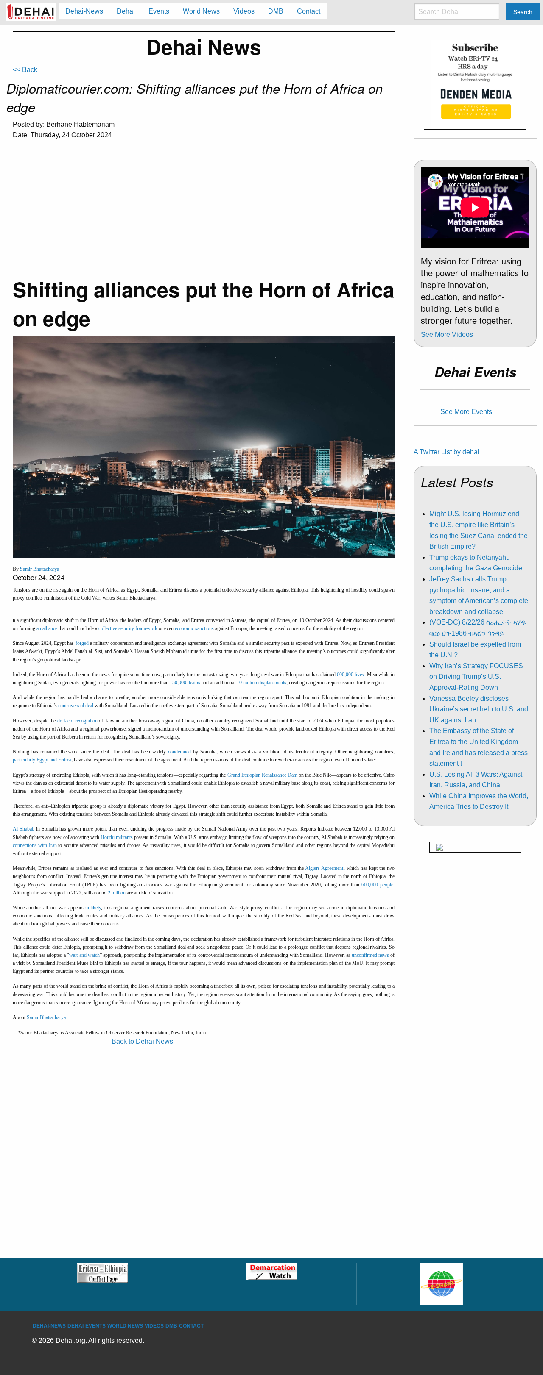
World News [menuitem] (201, 11)
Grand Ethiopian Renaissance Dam (262, 775)
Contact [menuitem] (308, 11)
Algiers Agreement (324, 868)
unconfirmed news (370, 955)
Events (95, 1326)
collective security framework (127, 628)
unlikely (93, 908)
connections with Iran (35, 845)
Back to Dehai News (142, 1041)
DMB (171, 1326)
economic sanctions (194, 628)
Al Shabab (23, 829)
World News (125, 1326)
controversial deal (76, 705)
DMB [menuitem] (275, 11)
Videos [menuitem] (244, 11)
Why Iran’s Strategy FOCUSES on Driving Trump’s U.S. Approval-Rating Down (476, 676)
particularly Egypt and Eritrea (42, 760)
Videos (154, 1326)
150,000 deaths (185, 683)
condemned (179, 752)
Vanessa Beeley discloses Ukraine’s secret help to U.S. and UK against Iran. (478, 709)
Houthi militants (117, 837)
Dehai (75, 1326)
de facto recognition (77, 721)
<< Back (25, 69)
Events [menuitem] (158, 11)
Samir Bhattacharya (39, 569)
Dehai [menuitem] (126, 11)
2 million (117, 893)
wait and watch (84, 955)
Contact (191, 1326)
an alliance (46, 628)
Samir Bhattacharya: (47, 1017)
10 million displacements (261, 683)
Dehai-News (49, 1326)
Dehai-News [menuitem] (84, 11)
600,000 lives (350, 675)
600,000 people (377, 885)
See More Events (466, 411)
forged (82, 643)
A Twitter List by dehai (446, 452)
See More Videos (447, 334)
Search (522, 11)
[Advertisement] (204, 211)
